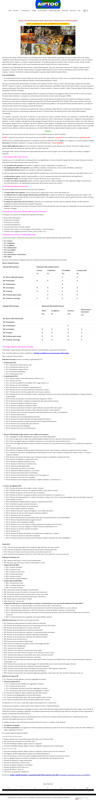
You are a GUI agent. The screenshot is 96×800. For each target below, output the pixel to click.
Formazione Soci (25, 10)
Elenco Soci (73, 10)
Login (79, 10)
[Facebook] (22, 787)
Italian (79, 798)
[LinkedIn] (47, 787)
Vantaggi (34, 10)
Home (9, 10)
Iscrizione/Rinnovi (42, 10)
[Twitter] (9, 787)
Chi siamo (15, 10)
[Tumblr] (74, 787)
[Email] (87, 787)
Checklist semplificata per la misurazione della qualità (51, 353)
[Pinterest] (34, 787)
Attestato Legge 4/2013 (54, 10)
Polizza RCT (65, 10)
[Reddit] (61, 787)
